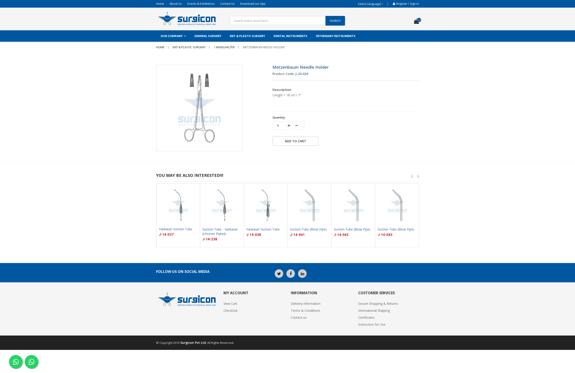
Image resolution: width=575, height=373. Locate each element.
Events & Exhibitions (201, 4)
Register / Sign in (407, 4)
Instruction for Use (371, 324)
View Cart (230, 303)
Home (160, 4)
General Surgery (207, 36)
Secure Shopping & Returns (378, 303)
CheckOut (230, 310)
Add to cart (295, 141)
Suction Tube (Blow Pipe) (308, 229)
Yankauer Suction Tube (175, 229)
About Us (176, 4)
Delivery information (306, 303)
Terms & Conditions (305, 310)
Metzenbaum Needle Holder (264, 47)
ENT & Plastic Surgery (247, 36)
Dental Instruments (290, 36)
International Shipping (374, 310)
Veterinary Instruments (335, 36)
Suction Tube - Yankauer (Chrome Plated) (220, 231)
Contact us (299, 317)
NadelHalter (225, 47)
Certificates (366, 317)
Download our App (252, 4)
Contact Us (227, 4)
